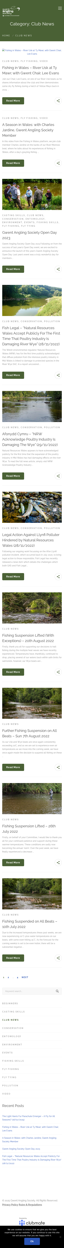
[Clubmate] (32, 1223)
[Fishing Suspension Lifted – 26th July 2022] (32, 784)
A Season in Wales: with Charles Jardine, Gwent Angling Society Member (28, 130)
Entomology (35, 219)
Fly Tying (28, 226)
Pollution (52, 321)
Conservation (13, 219)
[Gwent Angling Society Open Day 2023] (32, 180)
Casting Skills (13, 215)
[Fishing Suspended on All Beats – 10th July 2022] (32, 880)
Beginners (31, 1003)
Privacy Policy (10, 1204)
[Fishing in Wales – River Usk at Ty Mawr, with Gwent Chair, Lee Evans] (32, 50)
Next (25, 977)
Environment (12, 222)
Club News (10, 61)
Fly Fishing (29, 61)
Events (29, 222)
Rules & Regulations (30, 1204)
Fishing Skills (48, 222)
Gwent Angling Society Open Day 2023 (21, 1149)
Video (44, 61)
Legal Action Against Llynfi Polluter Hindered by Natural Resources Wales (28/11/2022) (30, 540)
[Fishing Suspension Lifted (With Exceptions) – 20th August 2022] (32, 594)
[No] (60, 1236)
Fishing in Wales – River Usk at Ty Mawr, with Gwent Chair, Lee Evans (30, 1129)
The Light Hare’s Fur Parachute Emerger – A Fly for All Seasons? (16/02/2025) (28, 1118)
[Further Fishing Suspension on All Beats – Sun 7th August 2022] (32, 689)
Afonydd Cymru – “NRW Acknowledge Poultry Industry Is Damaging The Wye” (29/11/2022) (30, 439)
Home (6, 35)
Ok (32, 1241)
